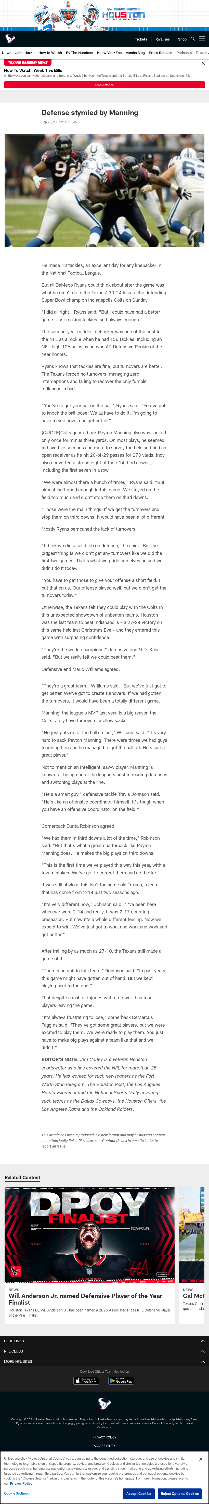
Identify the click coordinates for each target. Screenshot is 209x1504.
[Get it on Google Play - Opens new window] (121, 1383)
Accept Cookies (138, 1494)
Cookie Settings (16, 1493)
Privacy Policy (104, 1437)
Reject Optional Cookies (180, 1494)
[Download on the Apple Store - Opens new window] (86, 1381)
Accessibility (104, 1445)
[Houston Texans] (104, 1404)
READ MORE (104, 84)
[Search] (193, 38)
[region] (104, 1477)
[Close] (203, 63)
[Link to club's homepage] (10, 37)
